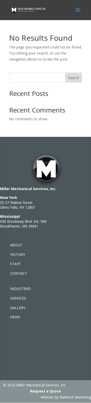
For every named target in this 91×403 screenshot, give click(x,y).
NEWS (15, 317)
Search (73, 77)
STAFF (15, 263)
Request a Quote (45, 391)
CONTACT (18, 273)
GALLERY (17, 307)
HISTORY (17, 254)
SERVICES (18, 298)
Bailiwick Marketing (75, 397)
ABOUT (16, 245)
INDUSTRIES (20, 288)
